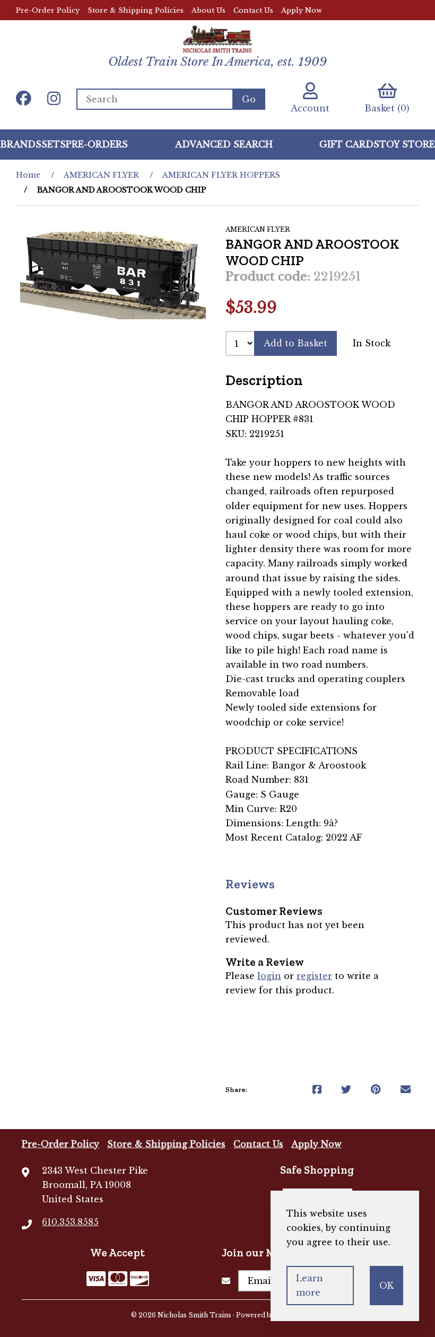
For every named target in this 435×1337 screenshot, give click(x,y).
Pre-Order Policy (48, 10)
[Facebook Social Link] (23, 99)
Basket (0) (387, 108)
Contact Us (253, 10)
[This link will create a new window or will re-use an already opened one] (316, 1089)
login (269, 976)
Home (28, 175)
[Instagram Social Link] (53, 99)
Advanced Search (224, 144)
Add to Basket (295, 343)
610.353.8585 (70, 1222)
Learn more (309, 1285)
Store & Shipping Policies (136, 10)
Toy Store (407, 144)
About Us (208, 10)
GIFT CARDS (349, 144)
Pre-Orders (97, 144)
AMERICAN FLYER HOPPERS (221, 175)
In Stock (371, 343)
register (314, 976)
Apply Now (301, 10)
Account (310, 108)
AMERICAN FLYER (101, 175)
